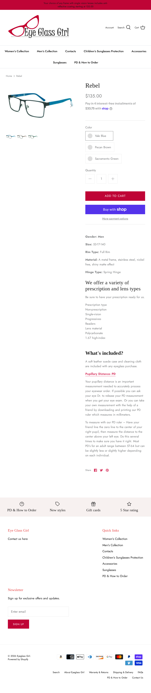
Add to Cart (115, 196)
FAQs (140, 672)
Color (88, 127)
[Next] (71, 105)
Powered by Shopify (18, 659)
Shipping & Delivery (123, 672)
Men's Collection (47, 51)
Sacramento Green (107, 159)
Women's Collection (17, 51)
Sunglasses (59, 62)
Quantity (90, 170)
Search (56, 672)
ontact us (15, 539)
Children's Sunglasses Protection (104, 51)
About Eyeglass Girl (74, 672)
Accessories (139, 51)
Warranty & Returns (98, 672)
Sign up (18, 624)
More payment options (115, 218)
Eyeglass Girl (23, 656)
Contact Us (137, 677)
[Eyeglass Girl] (38, 28)
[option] (41, 105)
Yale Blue (100, 136)
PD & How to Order (86, 62)
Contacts (70, 51)
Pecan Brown (103, 147)
